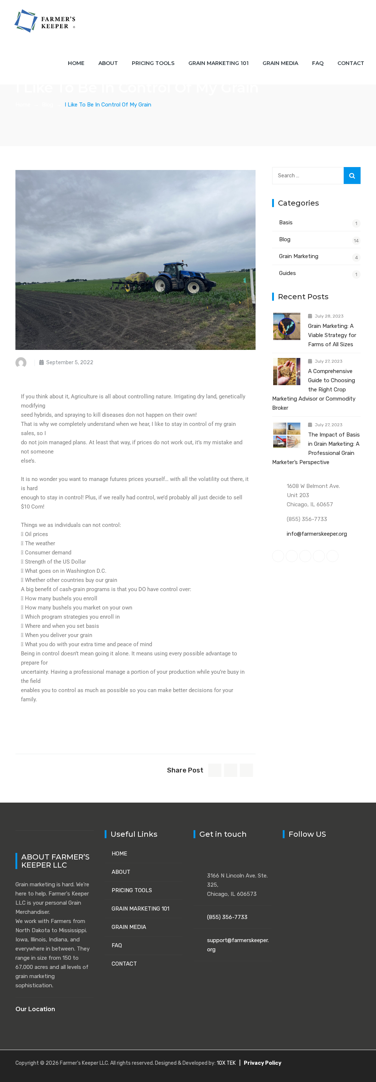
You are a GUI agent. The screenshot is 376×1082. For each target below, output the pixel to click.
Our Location (35, 1009)
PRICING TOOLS (132, 890)
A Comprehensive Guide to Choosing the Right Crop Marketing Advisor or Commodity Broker (313, 389)
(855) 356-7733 (227, 917)
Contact (350, 63)
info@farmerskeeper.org (317, 534)
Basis (286, 222)
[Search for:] (316, 175)
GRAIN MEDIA (129, 927)
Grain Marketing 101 (218, 63)
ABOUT (121, 872)
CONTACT (124, 963)
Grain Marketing (298, 256)
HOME (119, 853)
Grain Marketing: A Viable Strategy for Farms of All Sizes (332, 335)
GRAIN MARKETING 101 (140, 908)
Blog (284, 239)
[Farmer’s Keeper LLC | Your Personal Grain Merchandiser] (46, 21)
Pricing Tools (153, 63)
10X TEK (226, 1063)
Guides (287, 273)
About (108, 63)
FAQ (317, 63)
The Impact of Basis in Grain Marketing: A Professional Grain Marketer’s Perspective (316, 448)
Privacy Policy (262, 1063)
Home (76, 63)
